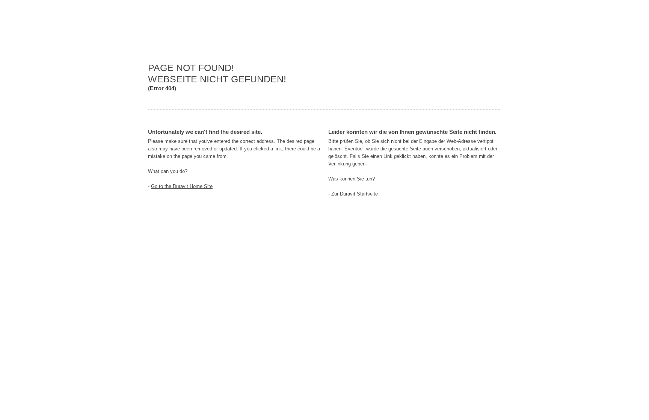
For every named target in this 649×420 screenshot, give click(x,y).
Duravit (467, 21)
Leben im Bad (170, 21)
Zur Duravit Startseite (354, 194)
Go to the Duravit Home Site (182, 186)
